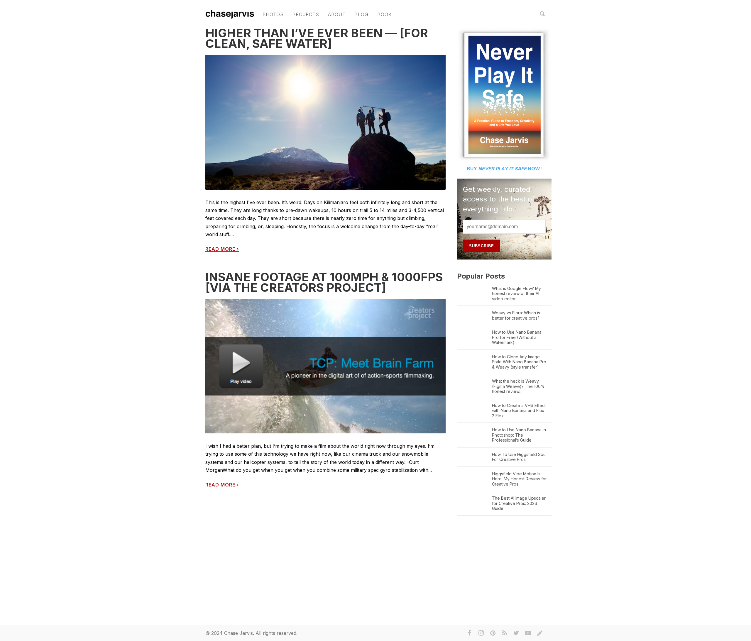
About (337, 14)
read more (222, 249)
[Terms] (540, 633)
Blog (361, 14)
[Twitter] (516, 633)
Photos (273, 14)
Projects (305, 14)
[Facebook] (469, 633)
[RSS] (504, 633)
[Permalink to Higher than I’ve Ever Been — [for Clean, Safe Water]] (325, 135)
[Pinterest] (493, 633)
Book (384, 14)
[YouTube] (528, 633)
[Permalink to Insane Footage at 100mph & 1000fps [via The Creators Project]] (325, 366)
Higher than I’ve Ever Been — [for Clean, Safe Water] (316, 38)
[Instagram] (481, 633)
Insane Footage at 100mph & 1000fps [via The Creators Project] (324, 282)
